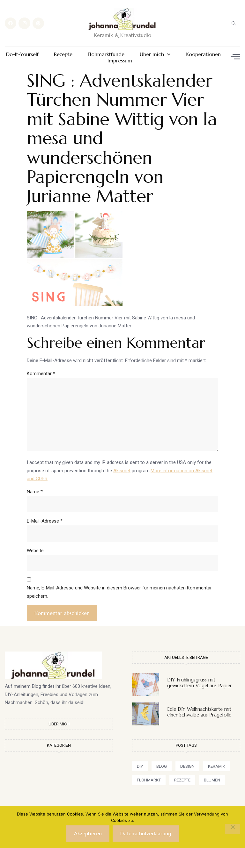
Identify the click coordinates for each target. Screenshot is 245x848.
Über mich (152, 54)
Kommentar (41, 373)
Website (35, 550)
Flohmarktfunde (106, 54)
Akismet (121, 471)
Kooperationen (203, 54)
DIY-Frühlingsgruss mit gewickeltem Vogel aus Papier (199, 682)
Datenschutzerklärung (145, 833)
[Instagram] (24, 23)
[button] (233, 23)
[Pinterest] (38, 23)
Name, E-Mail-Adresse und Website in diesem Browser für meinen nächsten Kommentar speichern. (119, 592)
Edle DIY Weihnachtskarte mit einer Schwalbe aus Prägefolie (199, 712)
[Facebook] (10, 23)
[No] (232, 829)
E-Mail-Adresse (45, 521)
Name (35, 492)
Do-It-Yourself (22, 54)
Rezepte (63, 54)
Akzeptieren (88, 833)
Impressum (120, 61)
